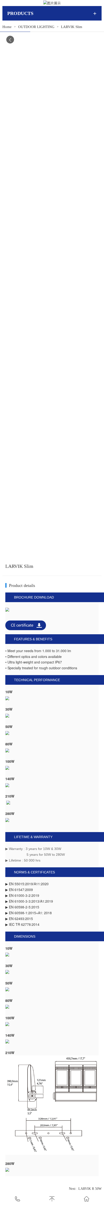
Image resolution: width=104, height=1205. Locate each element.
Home (7, 27)
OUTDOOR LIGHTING (36, 27)
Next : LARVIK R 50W (85, 1189)
